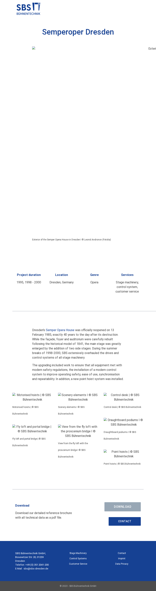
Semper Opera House (60, 330)
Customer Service (78, 564)
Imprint (121, 558)
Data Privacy (121, 564)
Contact (124, 521)
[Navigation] (139, 9)
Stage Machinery (78, 553)
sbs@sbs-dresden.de (36, 568)
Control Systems (78, 558)
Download (122, 507)
